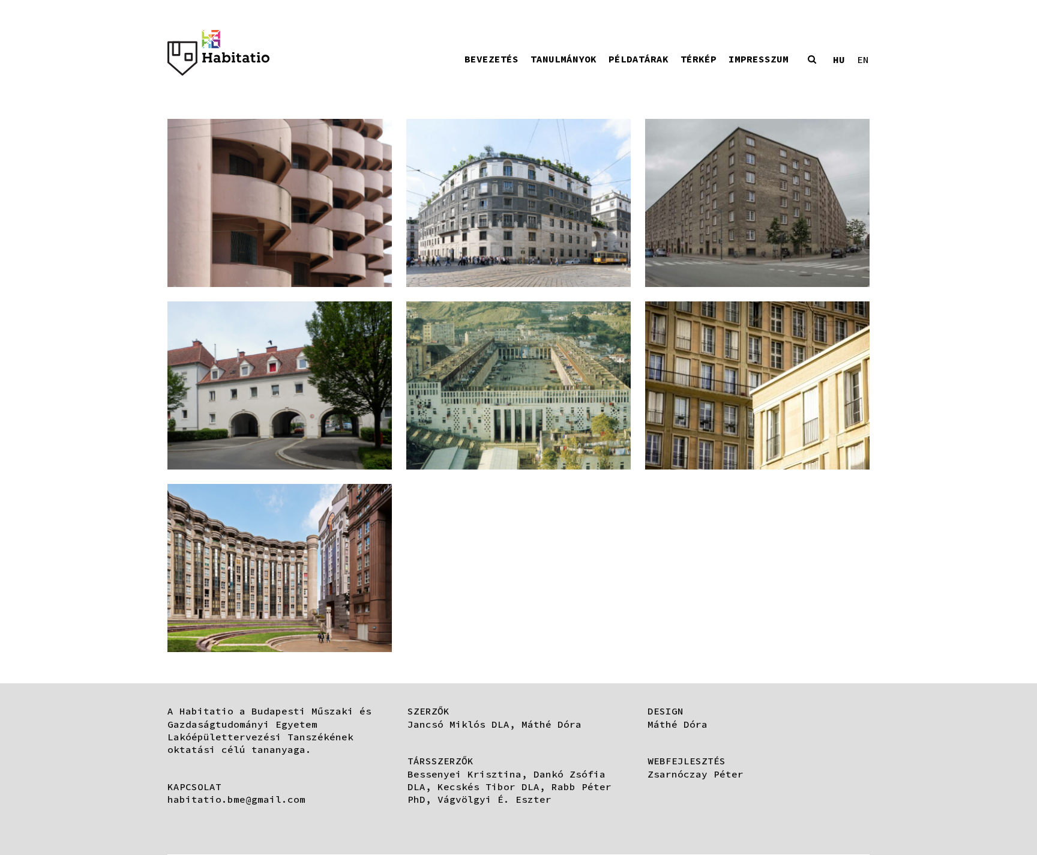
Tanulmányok (564, 59)
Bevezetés (491, 59)
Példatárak (639, 59)
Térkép (699, 59)
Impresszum (759, 59)
